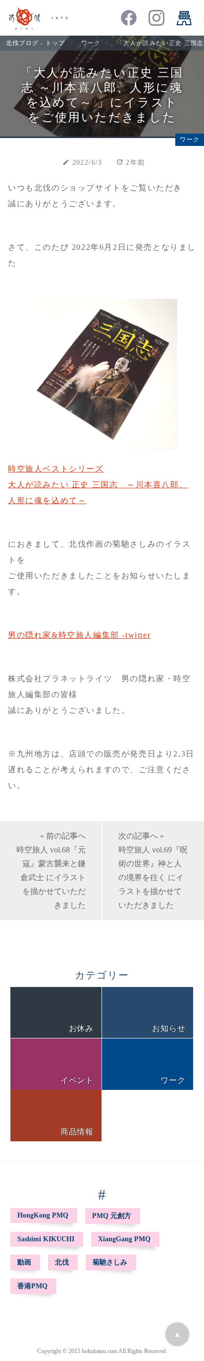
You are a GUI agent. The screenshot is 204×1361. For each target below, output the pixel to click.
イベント (77, 1080)
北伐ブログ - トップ (35, 43)
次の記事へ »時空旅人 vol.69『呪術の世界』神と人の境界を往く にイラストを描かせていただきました (153, 870)
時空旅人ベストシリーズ (56, 469)
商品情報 (77, 1131)
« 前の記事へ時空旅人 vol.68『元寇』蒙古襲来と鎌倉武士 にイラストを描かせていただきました (51, 870)
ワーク (91, 43)
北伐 (62, 1262)
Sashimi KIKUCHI (45, 1239)
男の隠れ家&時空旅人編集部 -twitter (79, 635)
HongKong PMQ (42, 1215)
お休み (81, 1028)
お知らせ (168, 1028)
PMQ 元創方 (111, 1216)
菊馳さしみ (110, 1262)
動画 (24, 1262)
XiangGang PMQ (124, 1239)
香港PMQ (32, 1286)
